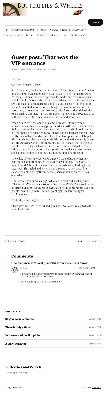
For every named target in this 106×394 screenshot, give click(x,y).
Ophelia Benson (26, 69)
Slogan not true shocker (20, 318)
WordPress (96, 387)
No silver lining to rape (87, 240)
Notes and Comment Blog (45, 69)
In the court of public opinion (23, 335)
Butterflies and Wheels (23, 367)
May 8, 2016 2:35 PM (87, 268)
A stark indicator (15, 343)
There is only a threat (18, 327)
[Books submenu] (47, 29)
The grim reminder (17, 240)
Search (95, 22)
